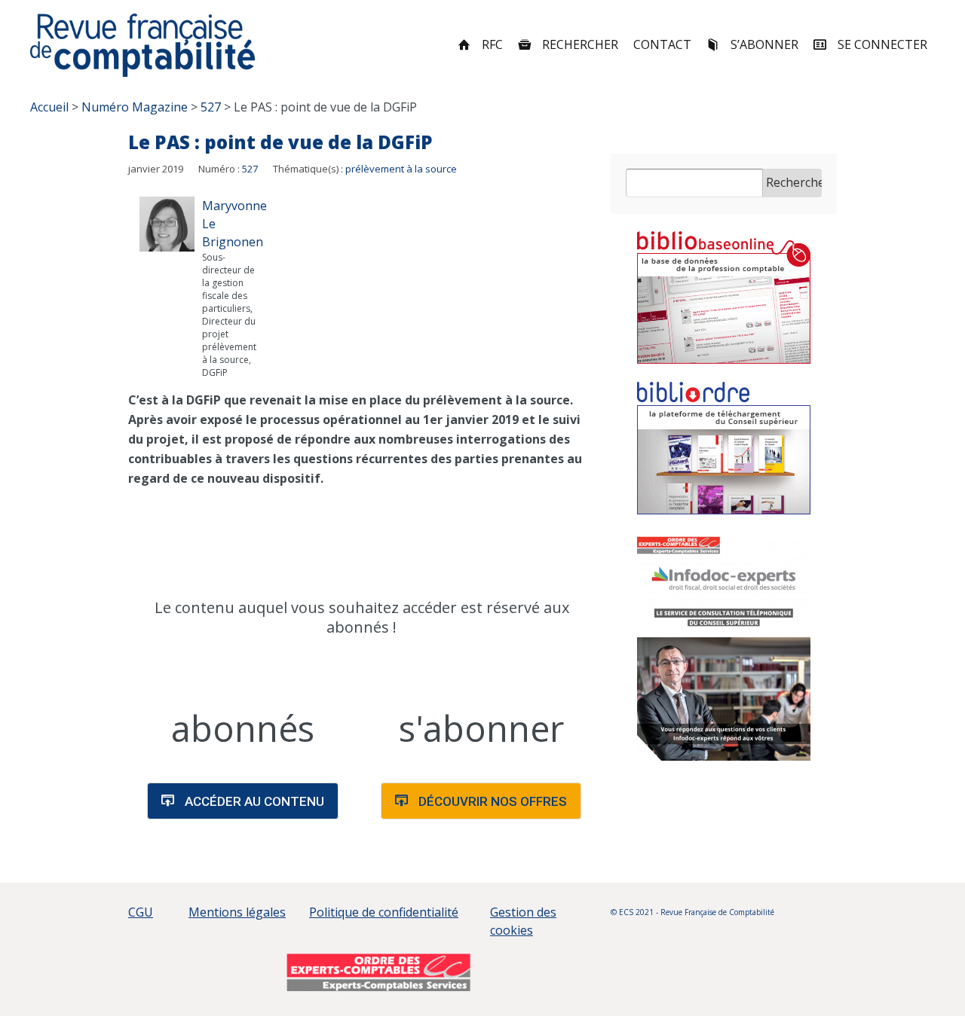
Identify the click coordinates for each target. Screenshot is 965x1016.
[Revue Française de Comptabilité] (143, 45)
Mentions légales (237, 912)
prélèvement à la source (401, 168)
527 (250, 168)
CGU (140, 912)
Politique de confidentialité (383, 912)
